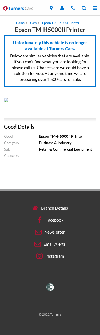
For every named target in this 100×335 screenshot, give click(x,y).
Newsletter (54, 231)
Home (20, 23)
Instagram (54, 255)
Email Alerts (54, 243)
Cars (33, 23)
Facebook (54, 219)
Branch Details (54, 207)
